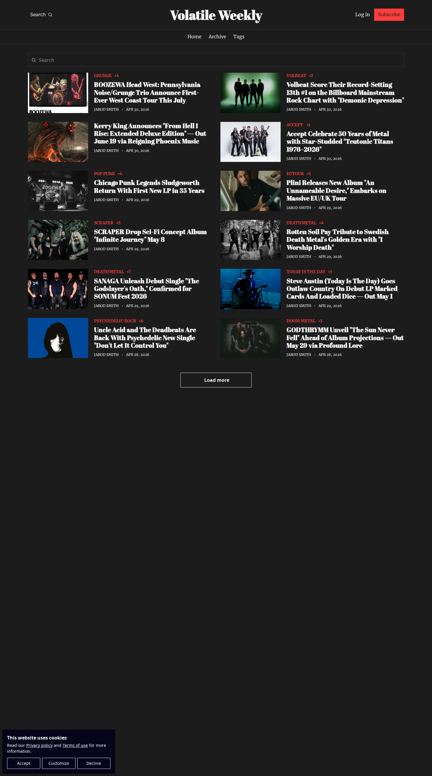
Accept (23, 763)
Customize (58, 763)
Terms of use (75, 745)
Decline (93, 763)
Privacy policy (39, 745)
